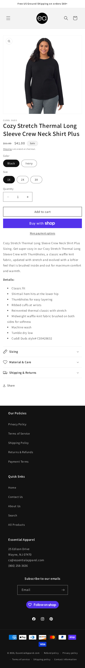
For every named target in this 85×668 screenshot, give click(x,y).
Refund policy (51, 653)
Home (12, 487)
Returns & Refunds (20, 452)
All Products (16, 525)
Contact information (65, 659)
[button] (8, 18)
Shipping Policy (18, 443)
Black (11, 163)
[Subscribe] (63, 590)
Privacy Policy (17, 424)
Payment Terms (18, 461)
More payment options (42, 233)
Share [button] (11, 385)
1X (9, 179)
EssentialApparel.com (28, 653)
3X (36, 179)
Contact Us (15, 497)
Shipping (7, 149)
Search (12, 515)
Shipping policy (42, 659)
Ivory (29, 163)
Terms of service (21, 659)
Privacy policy (70, 653)
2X (22, 179)
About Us (14, 506)
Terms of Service (19, 433)
